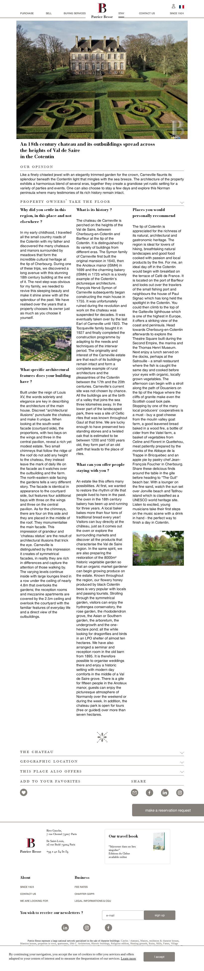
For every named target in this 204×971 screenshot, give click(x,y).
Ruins (152, 943)
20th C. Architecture (80, 943)
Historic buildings (100, 943)
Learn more (128, 958)
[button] (102, 751)
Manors (144, 940)
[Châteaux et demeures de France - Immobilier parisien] (181, 6)
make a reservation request (168, 810)
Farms (166, 943)
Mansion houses (28, 943)
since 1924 (177, 13)
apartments (62, 943)
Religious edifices (120, 943)
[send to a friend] (135, 791)
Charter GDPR (84, 893)
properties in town (47, 943)
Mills (159, 943)
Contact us (147, 13)
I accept (159, 957)
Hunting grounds (138, 943)
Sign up (160, 915)
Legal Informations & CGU (93, 900)
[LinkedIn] (165, 791)
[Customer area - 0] (173, 5)
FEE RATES (81, 886)
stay (121, 13)
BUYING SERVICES (75, 13)
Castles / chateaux (130, 940)
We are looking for (34, 900)
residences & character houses (164, 940)
